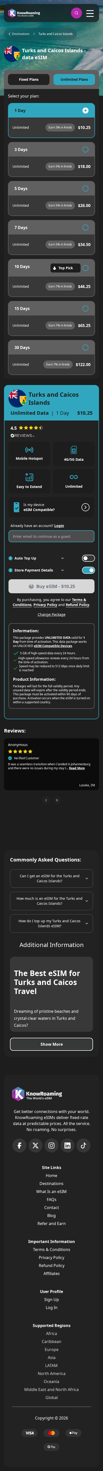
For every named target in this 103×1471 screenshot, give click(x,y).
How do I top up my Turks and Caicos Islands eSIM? (49, 923)
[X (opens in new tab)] (35, 1145)
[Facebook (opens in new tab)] (19, 1145)
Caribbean (51, 1341)
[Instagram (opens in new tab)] (51, 1145)
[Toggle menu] (90, 13)
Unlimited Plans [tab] (74, 79)
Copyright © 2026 (51, 1418)
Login (59, 525)
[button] (46, 800)
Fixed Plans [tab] (28, 79)
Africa (51, 1333)
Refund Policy (77, 604)
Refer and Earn (52, 1223)
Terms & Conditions (51, 1249)
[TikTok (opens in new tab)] (83, 1145)
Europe (51, 1349)
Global (52, 1397)
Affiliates (52, 1273)
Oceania (51, 1381)
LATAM (51, 1365)
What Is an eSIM (51, 1191)
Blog (51, 1215)
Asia (52, 1357)
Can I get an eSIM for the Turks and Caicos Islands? (50, 878)
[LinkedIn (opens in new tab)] (67, 1145)
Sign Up (51, 1299)
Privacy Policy (45, 604)
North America (52, 1373)
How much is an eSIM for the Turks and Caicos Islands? (49, 901)
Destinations (52, 1183)
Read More (77, 768)
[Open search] (76, 13)
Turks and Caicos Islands (55, 34)
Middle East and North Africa (51, 1389)
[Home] (24, 13)
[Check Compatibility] (85, 507)
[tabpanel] (51, 239)
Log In (52, 1307)
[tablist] (51, 79)
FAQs (51, 1199)
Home (51, 1175)
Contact (51, 1207)
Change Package (52, 614)
